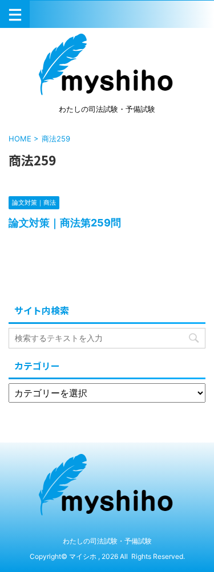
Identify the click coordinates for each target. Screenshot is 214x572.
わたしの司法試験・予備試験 (107, 541)
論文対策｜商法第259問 (65, 223)
